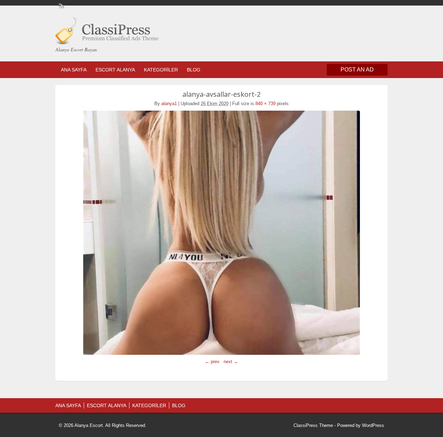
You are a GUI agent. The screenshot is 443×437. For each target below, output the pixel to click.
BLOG (193, 69)
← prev (212, 361)
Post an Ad (357, 69)
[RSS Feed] (61, 5)
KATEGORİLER (161, 69)
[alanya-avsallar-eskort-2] (221, 233)
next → (231, 361)
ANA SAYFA (74, 69)
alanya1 (169, 103)
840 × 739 (265, 103)
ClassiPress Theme (313, 425)
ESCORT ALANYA (115, 69)
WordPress (373, 425)
